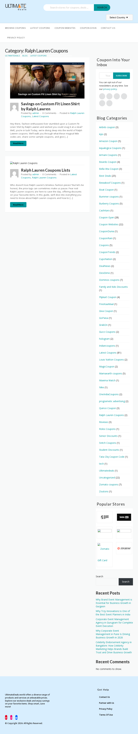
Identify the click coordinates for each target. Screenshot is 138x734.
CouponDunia (106, 231)
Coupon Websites (65, 27)
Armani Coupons (108, 155)
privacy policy (110, 89)
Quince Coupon (107, 408)
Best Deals (105, 175)
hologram (104, 338)
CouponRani (105, 238)
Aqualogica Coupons (110, 148)
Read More (18, 143)
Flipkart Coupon (107, 297)
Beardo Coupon (107, 161)
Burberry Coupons (109, 203)
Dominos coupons (109, 279)
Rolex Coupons (107, 429)
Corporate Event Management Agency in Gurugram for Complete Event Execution (114, 623)
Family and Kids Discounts (113, 286)
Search (102, 7)
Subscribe (121, 75)
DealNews (104, 266)
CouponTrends (107, 252)
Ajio (101, 134)
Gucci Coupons (107, 331)
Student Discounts (109, 449)
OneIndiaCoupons (109, 394)
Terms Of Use (106, 714)
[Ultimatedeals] (16, 5)
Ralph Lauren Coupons (44, 177)
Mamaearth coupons (110, 373)
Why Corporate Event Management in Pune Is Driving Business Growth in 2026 (113, 634)
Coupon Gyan (88, 27)
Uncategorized (107, 477)
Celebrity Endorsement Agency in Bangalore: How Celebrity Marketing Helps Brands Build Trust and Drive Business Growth (114, 647)
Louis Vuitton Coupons (111, 359)
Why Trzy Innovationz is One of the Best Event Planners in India (113, 612)
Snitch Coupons (107, 442)
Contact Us (108, 27)
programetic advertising (112, 401)
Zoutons (103, 491)
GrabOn (103, 324)
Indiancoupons (107, 345)
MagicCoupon (106, 366)
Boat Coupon (106, 189)
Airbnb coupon (107, 127)
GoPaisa (103, 318)
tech (101, 463)
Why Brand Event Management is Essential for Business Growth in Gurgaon (114, 603)
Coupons (104, 245)
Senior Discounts (108, 435)
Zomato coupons (108, 484)
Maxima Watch (107, 380)
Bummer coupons (109, 196)
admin (35, 113)
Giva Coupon (106, 311)
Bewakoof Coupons (110, 182)
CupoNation (105, 259)
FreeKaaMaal (106, 304)
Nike (101, 387)
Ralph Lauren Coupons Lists (45, 170)
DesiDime (104, 273)
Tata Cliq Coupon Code (111, 456)
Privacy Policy (16, 37)
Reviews (103, 422)
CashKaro (104, 210)
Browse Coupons (15, 27)
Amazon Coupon (108, 141)
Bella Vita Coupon (108, 168)
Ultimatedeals (106, 470)
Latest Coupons (40, 27)
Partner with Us (106, 703)
